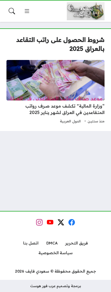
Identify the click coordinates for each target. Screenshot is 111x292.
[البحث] (11, 11)
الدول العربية (70, 121)
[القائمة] (27, 11)
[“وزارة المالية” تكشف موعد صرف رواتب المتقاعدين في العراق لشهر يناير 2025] (55, 92)
